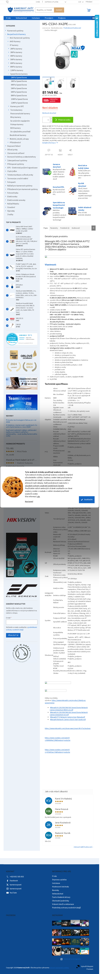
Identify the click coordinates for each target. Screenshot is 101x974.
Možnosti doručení (49, 113)
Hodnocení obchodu (60, 886)
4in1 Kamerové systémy (20, 38)
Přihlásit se (13, 635)
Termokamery (16, 110)
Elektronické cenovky (16, 200)
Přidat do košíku (64, 120)
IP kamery (14, 45)
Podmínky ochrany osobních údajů (66, 907)
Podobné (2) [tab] (64, 228)
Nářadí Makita (13, 203)
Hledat (59, 10)
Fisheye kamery (16, 124)
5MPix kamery (16, 59)
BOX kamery (15, 128)
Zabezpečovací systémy (17, 160)
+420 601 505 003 (17, 876)
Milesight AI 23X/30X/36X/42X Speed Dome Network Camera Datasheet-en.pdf (69, 713)
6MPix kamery (16, 63)
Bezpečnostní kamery (16, 34)
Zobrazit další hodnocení (83, 847)
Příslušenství (15, 142)
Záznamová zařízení (15, 153)
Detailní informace (49, 143)
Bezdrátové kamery (18, 135)
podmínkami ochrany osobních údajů (21, 628)
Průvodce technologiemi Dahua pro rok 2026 (21, 421)
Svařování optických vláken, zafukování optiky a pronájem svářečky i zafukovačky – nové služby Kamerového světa (21, 433)
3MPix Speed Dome (19, 81)
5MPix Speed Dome (19, 88)
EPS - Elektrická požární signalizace (22, 167)
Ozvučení (11, 207)
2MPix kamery (16, 48)
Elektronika (12, 196)
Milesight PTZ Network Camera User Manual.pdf (67, 717)
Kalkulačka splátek (54, 100)
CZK (79, 2)
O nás (38, 2)
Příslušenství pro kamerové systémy (22, 189)
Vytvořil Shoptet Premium (87, 968)
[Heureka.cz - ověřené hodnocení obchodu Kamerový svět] (21, 339)
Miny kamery (15, 117)
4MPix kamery (16, 56)
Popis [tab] (46, 228)
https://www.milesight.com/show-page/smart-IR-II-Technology (68, 728)
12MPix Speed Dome (19, 103)
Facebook (14, 880)
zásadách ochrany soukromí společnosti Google (44, 485)
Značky (10, 214)
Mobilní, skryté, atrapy (19, 139)
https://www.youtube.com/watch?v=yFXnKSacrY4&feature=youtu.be (57, 750)
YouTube (13, 892)
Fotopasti (11, 182)
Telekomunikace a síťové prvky (20, 175)
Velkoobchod (57, 893)
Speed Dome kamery (18, 74)
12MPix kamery (16, 70)
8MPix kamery (16, 66)
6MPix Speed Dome (19, 92)
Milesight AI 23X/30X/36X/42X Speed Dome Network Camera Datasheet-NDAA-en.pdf (69, 708)
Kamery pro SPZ (17, 106)
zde (38, 496)
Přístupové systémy (15, 164)
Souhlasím (88, 499)
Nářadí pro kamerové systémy (19, 185)
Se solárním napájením (20, 121)
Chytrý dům (12, 171)
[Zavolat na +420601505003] (9, 2)
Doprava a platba (51, 2)
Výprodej (11, 211)
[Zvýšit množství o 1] (51, 118)
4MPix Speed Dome (19, 84)
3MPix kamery (16, 52)
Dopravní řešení (13, 146)
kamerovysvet (16, 884)
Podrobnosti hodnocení (72, 28)
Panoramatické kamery (20, 113)
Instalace (56, 883)
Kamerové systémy (15, 30)
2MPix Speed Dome (19, 77)
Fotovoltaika (12, 193)
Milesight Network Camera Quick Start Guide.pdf (68, 719)
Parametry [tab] (54, 228)
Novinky (55, 890)
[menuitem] (8, 18)
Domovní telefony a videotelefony (21, 156)
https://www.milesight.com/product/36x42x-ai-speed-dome (65, 701)
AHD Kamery (15, 41)
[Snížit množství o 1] (51, 121)
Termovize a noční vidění (17, 178)
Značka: (50, 30)
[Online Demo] (55, 692)
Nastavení (29, 501)
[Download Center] (58, 684)
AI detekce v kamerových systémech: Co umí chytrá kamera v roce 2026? (21, 426)
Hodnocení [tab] (76, 228)
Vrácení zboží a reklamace (63, 904)
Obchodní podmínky (60, 900)
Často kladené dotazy (61, 897)
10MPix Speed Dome (19, 99)
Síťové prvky (12, 149)
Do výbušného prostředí (20, 131)
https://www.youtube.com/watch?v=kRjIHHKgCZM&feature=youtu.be (57, 739)
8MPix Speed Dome (19, 95)
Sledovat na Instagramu (72, 959)
